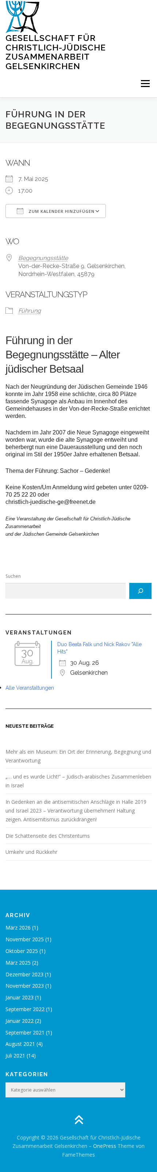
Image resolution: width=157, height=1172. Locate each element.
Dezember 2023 (24, 974)
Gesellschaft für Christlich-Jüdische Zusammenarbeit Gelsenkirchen (55, 52)
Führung (29, 310)
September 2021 (25, 1032)
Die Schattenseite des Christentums (47, 835)
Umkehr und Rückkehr (31, 851)
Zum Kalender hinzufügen (61, 211)
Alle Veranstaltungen (29, 688)
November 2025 (24, 939)
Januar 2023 (19, 997)
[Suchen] (140, 591)
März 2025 (18, 962)
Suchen (13, 576)
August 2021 (20, 1043)
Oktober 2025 (21, 950)
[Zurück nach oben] (79, 1120)
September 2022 (25, 1009)
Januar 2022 (19, 1020)
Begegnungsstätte (43, 258)
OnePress (104, 1145)
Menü (145, 83)
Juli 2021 (15, 1055)
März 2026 (18, 927)
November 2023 (24, 985)
